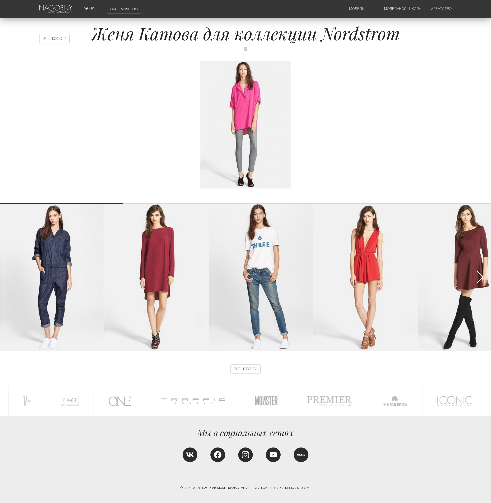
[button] (480, 277)
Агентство (441, 9)
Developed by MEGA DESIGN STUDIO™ (282, 487)
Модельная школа (402, 9)
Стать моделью (124, 9)
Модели (357, 9)
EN (93, 9)
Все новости (54, 39)
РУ (85, 9)
